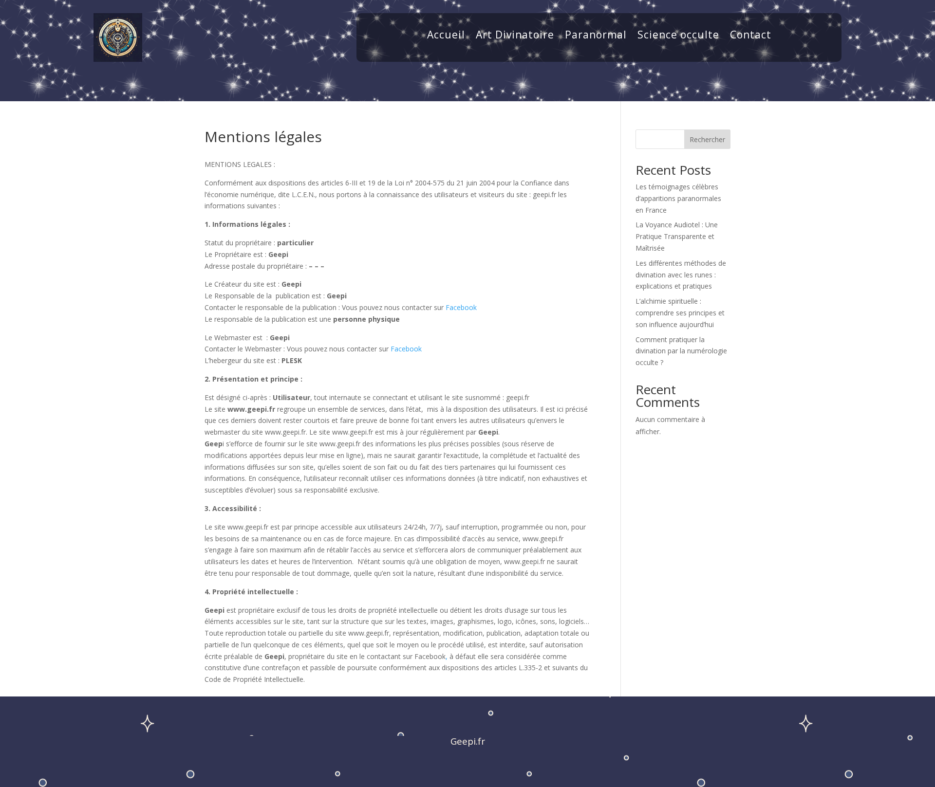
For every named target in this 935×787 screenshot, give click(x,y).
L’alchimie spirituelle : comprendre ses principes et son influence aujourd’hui (680, 312)
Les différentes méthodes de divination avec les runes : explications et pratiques (681, 274)
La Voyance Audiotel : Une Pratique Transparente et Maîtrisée (677, 236)
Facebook (461, 307)
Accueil (446, 36)
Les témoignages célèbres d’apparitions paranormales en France (678, 198)
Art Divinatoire (515, 36)
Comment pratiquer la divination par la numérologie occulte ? (681, 351)
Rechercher (707, 139)
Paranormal (596, 36)
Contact (750, 36)
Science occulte (678, 36)
